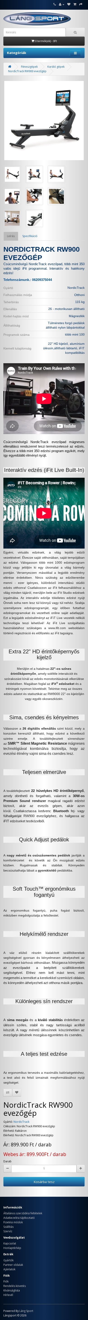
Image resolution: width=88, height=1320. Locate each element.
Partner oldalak (13, 1265)
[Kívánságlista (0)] (68, 4)
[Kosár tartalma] (74, 4)
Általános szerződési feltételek (22, 1213)
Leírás (11, 236)
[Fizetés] (80, 4)
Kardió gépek (56, 67)
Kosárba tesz (44, 1181)
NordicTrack (21, 1122)
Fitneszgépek (29, 67)
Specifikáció (29, 236)
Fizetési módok (13, 1222)
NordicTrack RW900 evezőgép (27, 71)
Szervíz (7, 1231)
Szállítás (8, 1227)
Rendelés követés (14, 1286)
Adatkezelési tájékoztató (19, 1218)
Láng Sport (26, 1311)
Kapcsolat (9, 1243)
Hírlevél (8, 1295)
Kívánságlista (11, 1290)
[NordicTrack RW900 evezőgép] (44, 120)
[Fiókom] (61, 4)
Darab (7, 1161)
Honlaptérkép (12, 1248)
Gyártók (8, 1260)
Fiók (6, 1281)
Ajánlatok (9, 1269)
